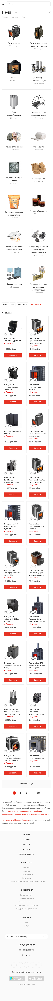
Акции (26, 839)
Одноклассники (32, 965)
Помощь (26, 917)
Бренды (26, 849)
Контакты (26, 868)
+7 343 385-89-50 (27, 945)
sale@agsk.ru (28, 950)
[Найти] (47, 3)
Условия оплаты (26, 895)
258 (38, 793)
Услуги (26, 844)
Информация (26, 890)
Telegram (20, 965)
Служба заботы (26, 854)
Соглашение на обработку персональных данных (26, 881)
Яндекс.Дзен (39, 965)
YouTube (26, 965)
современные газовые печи (14, 814)
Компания (26, 863)
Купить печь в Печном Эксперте (15, 820)
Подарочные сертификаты (26, 909)
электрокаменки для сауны (38, 814)
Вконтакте (14, 965)
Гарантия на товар (26, 902)
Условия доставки (26, 898)
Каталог (26, 834)
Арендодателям (26, 875)
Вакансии (26, 871)
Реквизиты (26, 878)
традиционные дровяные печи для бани (24, 811)
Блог (26, 922)
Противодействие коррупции (26, 905)
